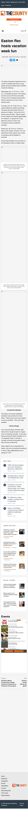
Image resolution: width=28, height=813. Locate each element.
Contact (3, 788)
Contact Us (8, 5)
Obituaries (4, 778)
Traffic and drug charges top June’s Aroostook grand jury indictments (16, 467)
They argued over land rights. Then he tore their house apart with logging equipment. (9, 604)
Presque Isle (14, 2)
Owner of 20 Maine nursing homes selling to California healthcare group (16, 511)
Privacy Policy (22, 804)
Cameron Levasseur (9, 536)
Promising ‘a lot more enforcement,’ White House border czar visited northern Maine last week (16, 487)
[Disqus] (14, 710)
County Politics (9, 525)
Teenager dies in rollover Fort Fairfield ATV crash (16, 477)
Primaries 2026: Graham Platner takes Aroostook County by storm (9, 565)
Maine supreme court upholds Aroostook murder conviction (10, 594)
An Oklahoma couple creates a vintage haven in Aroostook (15, 499)
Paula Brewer (7, 547)
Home (3, 776)
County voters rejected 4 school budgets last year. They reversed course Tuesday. (9, 554)
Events (3, 783)
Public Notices (5, 795)
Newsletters (4, 786)
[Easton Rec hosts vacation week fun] (14, 72)
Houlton (8, 2)
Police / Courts (9, 580)
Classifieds (4, 781)
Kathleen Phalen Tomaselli (10, 569)
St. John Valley (21, 2)
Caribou (3, 2)
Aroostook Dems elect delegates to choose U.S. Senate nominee (10, 543)
